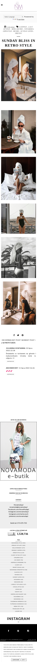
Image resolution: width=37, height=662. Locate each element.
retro (16, 31)
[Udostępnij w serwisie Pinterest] (23, 335)
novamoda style (17, 543)
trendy (18, 33)
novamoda (17, 599)
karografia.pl (31, 640)
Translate (20, 19)
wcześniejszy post (11, 340)
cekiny (17, 591)
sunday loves (27, 31)
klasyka (17, 572)
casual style (17, 586)
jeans (17, 589)
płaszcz (17, 574)
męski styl (17, 606)
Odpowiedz (10, 361)
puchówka (17, 596)
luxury (17, 611)
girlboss (17, 557)
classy (17, 564)
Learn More (15, 659)
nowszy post (28, 340)
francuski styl (17, 608)
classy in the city (17, 555)
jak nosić (17, 560)
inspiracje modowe (17, 562)
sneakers (17, 582)
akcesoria (17, 579)
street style (17, 552)
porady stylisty (17, 545)
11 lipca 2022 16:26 (27, 368)
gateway (23, 27)
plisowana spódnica (17, 601)
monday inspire (17, 550)
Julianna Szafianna (15, 348)
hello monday (16, 547)
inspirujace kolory (17, 594)
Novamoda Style (17, 639)
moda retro (17, 29)
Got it (23, 659)
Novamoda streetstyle (17, 569)
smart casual (17, 567)
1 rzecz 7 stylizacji (17, 584)
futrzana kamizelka (17, 603)
